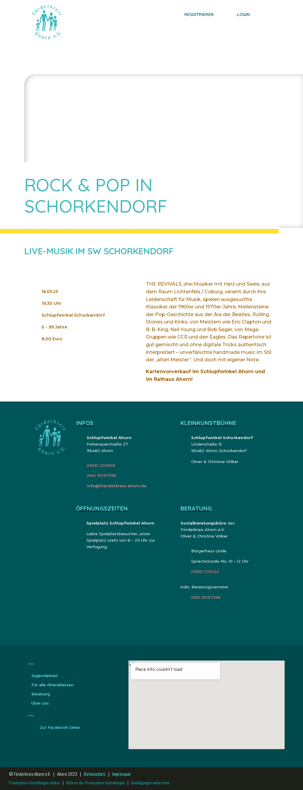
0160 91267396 (101, 475)
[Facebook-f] (291, 778)
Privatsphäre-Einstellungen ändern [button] (34, 783)
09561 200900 (101, 465)
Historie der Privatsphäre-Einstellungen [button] (95, 783)
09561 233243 (205, 571)
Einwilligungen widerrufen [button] (150, 783)
